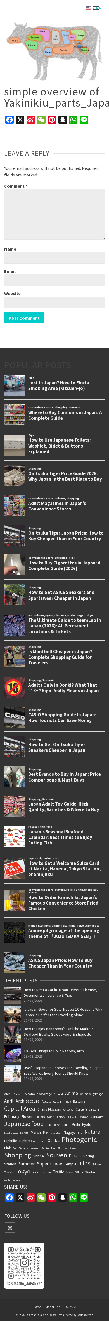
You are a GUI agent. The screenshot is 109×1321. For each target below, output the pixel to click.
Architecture (28, 1101)
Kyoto (86, 1124)
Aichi (7, 1094)
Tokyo (22, 1171)
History (60, 1117)
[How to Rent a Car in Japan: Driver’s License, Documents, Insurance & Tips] (12, 995)
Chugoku (68, 1109)
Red (15, 1148)
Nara (80, 1132)
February (11, 1116)
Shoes (72, 1148)
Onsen (41, 1141)
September (48, 1148)
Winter (90, 1172)
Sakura (24, 1148)
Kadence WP (85, 1315)
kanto (65, 1125)
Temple (70, 1164)
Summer (26, 1164)
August (46, 1101)
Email (10, 271)
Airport (18, 1094)
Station (10, 1164)
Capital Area (19, 1108)
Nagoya (70, 1132)
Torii (35, 1172)
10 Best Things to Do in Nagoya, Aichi (54, 1051)
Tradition (45, 1172)
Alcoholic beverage (38, 1094)
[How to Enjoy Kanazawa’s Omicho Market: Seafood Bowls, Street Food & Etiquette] (12, 1034)
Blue (68, 1101)
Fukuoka (40, 1117)
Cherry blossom (49, 1109)
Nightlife (10, 1140)
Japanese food (24, 1123)
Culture (71, 1307)
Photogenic (79, 1139)
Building (79, 1101)
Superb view (49, 1163)
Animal (58, 1094)
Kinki (76, 1124)
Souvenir (58, 1155)
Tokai (8, 1172)
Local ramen (11, 1132)
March (35, 1132)
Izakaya (83, 1117)
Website (12, 293)
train (69, 1172)
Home (37, 1307)
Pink (7, 1148)
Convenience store (87, 1109)
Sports (77, 1156)
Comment (15, 186)
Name (10, 249)
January (97, 1116)
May (45, 1133)
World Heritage (12, 1179)
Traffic (58, 1172)
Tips (85, 1163)
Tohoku (97, 1164)
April (8, 1101)
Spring (88, 1155)
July (48, 1125)
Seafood (35, 1148)
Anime (71, 1093)
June (57, 1124)
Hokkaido (72, 1117)
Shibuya (62, 1148)
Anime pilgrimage (91, 1094)
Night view (27, 1140)
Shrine (38, 1155)
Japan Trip (53, 1307)
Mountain (56, 1132)
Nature (92, 1131)
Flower (27, 1116)
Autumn (58, 1101)
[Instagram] (10, 1227)
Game (50, 1116)
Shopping (17, 1155)
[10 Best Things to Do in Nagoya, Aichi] (12, 1053)
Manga (24, 1133)
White (79, 1172)
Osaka (54, 1140)
